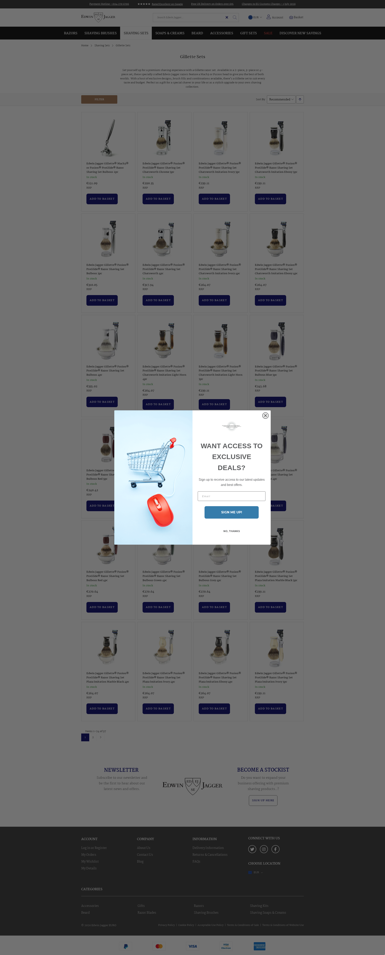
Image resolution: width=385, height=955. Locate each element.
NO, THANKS (231, 531)
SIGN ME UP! (231, 512)
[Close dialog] (265, 415)
